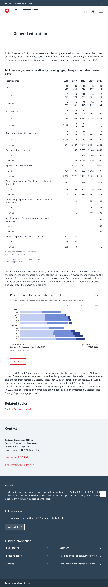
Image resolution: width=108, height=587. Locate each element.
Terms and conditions (13, 583)
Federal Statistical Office (26, 9)
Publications (12, 547)
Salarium (64, 547)
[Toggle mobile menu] (101, 12)
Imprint (27, 583)
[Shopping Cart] (92, 11)
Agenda (10, 563)
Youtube (44, 517)
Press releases (14, 555)
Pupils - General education (19, 409)
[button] (103, 494)
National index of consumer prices (78, 555)
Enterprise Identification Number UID (77, 565)
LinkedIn (59, 517)
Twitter (29, 517)
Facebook (14, 517)
